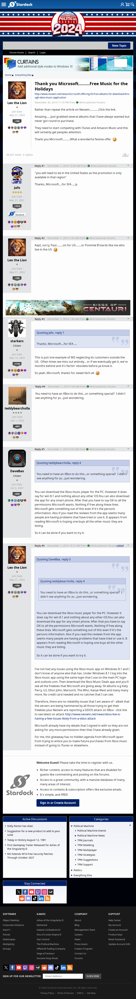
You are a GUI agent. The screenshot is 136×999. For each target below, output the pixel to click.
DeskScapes (9, 939)
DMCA (80, 993)
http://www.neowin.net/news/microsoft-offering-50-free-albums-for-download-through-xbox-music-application (82, 95)
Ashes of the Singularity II (50, 920)
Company (81, 914)
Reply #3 (40, 319)
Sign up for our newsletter (22, 976)
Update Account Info (119, 944)
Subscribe (93, 976)
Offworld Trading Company (51, 948)
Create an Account (118, 929)
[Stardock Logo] (20, 4)
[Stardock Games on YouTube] (31, 892)
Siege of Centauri (46, 953)
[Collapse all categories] (130, 825)
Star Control (43, 939)
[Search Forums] (132, 4)
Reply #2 (40, 238)
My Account (114, 925)
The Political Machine (48, 944)
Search (31, 52)
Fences (6, 934)
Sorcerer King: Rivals (47, 958)
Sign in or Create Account (58, 803)
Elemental (42, 925)
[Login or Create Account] (122, 4)
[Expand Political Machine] (72, 826)
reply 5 (66, 559)
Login (43, 52)
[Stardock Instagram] (44, 892)
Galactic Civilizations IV (48, 929)
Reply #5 (40, 449)
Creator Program (83, 948)
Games (41, 914)
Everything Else (23, 74)
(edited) (120, 545)
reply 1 (59, 333)
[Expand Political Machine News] (75, 836)
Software (9, 914)
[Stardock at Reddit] (22, 898)
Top (128, 165)
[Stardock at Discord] (28, 898)
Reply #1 (40, 165)
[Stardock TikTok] (35, 898)
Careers (79, 934)
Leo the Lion (17, 103)
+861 (17, 426)
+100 (17, 121)
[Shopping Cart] (127, 4)
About (78, 920)
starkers (17, 341)
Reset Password (116, 939)
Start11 (6, 929)
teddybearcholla (17, 408)
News (77, 939)
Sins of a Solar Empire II (49, 934)
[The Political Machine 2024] (68, 23)
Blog (77, 925)
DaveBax (17, 471)
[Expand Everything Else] (71, 875)
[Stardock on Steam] (50, 892)
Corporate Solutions (13, 925)
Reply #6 (40, 545)
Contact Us (80, 953)
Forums (79, 958)
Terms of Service (65, 993)
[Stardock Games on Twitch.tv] (38, 892)
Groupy (7, 948)
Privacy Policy (47, 993)
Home (8, 74)
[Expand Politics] (71, 870)
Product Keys (115, 934)
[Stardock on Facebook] (25, 892)
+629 (17, 493)
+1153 (17, 363)
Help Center (114, 920)
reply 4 (76, 463)
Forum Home (17, 52)
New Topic (119, 46)
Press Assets (81, 944)
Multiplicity (9, 944)
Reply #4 (40, 386)
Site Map (91, 993)
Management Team (85, 929)
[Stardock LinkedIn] (41, 898)
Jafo (17, 187)
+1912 (17, 206)
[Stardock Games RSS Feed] (47, 898)
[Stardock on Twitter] (19, 892)
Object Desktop (11, 920)
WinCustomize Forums (92, 102)
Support (114, 914)
